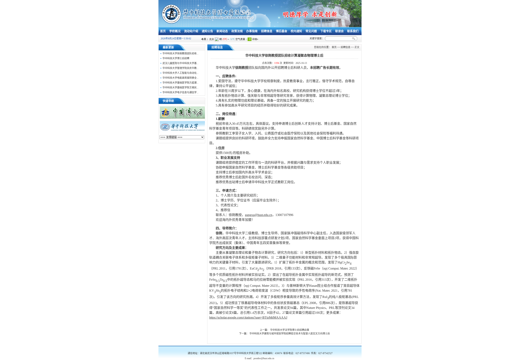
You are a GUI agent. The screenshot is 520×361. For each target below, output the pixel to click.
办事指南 (252, 31)
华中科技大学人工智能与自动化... (180, 73)
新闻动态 (222, 31)
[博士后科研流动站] (260, 26)
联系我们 (353, 31)
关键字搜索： (317, 38)
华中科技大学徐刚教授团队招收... (180, 53)
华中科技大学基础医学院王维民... (180, 87)
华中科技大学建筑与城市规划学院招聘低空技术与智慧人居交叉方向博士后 (289, 333)
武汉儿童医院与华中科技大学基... (180, 63)
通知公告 (207, 31)
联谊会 (339, 31)
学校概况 (175, 31)
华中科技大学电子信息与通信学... (180, 92)
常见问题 (311, 31)
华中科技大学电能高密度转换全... (180, 77)
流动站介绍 (191, 31)
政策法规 (237, 31)
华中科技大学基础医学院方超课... (180, 82)
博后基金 (281, 31)
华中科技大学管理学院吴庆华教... (180, 68)
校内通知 (296, 31)
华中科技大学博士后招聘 (175, 58)
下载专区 (326, 31)
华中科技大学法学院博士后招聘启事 (289, 330)
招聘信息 (266, 31)
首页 (163, 31)
